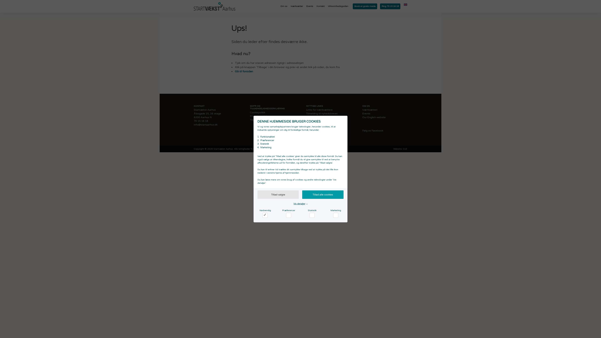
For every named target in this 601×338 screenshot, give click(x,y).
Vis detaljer (299, 203)
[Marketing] (335, 215)
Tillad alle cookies (323, 194)
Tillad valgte (278, 194)
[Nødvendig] (265, 215)
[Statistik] (312, 215)
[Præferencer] (288, 215)
